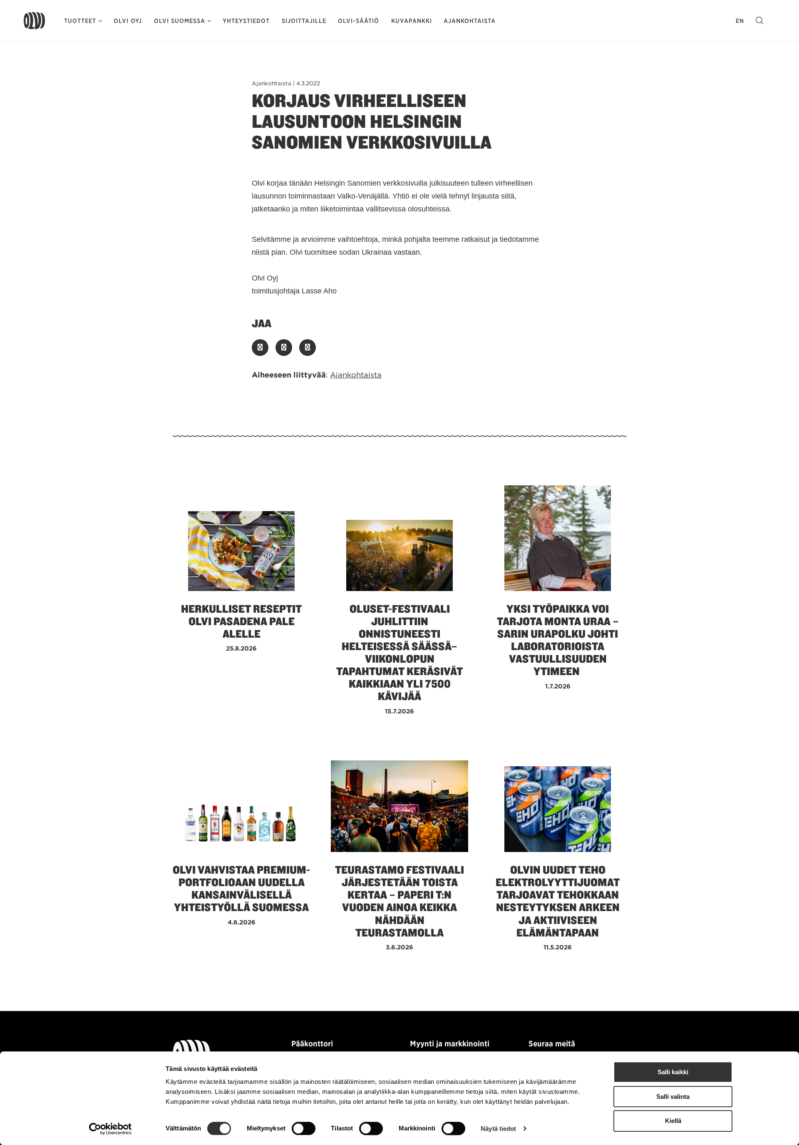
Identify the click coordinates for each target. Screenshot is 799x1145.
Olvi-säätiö (358, 20)
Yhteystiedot (246, 20)
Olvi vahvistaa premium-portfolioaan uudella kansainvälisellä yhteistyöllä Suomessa (241, 889)
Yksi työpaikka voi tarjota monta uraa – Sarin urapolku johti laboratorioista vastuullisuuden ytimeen (558, 640)
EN (740, 20)
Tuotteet (80, 20)
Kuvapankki (411, 20)
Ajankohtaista (470, 20)
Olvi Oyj (128, 20)
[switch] (303, 1128)
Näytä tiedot (498, 1128)
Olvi (34, 21)
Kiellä (673, 1121)
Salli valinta (673, 1096)
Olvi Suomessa (179, 20)
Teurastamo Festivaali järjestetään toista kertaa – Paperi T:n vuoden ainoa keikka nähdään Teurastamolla (399, 901)
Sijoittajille (304, 20)
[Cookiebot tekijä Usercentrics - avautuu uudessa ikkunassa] (110, 1129)
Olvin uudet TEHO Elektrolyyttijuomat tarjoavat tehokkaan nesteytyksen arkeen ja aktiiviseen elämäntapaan (558, 901)
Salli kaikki (673, 1071)
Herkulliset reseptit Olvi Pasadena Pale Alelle (241, 621)
